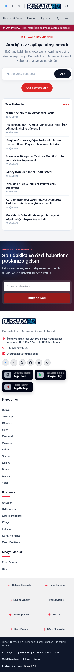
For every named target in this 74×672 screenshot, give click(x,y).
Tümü (66, 104)
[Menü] (67, 18)
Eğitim (6, 462)
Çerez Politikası (11, 542)
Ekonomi (32, 18)
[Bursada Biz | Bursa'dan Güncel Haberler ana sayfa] (19, 321)
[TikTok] (47, 362)
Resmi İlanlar (44, 652)
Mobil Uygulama (10, 659)
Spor (5, 429)
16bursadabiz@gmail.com (22, 353)
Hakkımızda (9, 509)
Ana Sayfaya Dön (37, 87)
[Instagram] (30, 362)
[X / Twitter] (19, 6)
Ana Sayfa (7, 652)
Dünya (5, 410)
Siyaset (45, 18)
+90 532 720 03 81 (17, 348)
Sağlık (5, 449)
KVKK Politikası (11, 535)
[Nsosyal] (6, 6)
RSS (4, 569)
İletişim (6, 529)
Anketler (7, 502)
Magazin (7, 443)
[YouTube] (38, 362)
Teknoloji (7, 416)
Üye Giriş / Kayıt (25, 652)
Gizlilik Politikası (12, 515)
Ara (62, 73)
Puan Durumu (10, 562)
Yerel (5, 482)
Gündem (18, 18)
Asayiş (6, 476)
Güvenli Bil (30, 666)
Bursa (7, 18)
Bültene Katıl (37, 298)
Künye (5, 522)
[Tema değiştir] (58, 18)
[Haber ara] (67, 6)
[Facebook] (12, 6)
